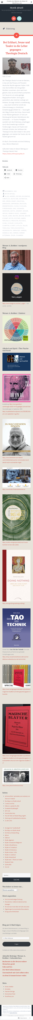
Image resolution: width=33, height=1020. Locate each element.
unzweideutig (7, 230)
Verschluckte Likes (10, 813)
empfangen (15, 203)
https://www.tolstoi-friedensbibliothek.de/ (13, 489)
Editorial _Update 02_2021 (12, 806)
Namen (23, 218)
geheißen (5, 211)
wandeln (5, 233)
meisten (15, 216)
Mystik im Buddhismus (11, 845)
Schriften (5, 225)
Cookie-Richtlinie (13, 1012)
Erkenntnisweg (7, 206)
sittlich (19, 225)
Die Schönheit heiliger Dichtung (13, 899)
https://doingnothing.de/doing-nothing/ (13, 603)
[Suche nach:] (16, 875)
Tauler (25, 225)
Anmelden (7, 989)
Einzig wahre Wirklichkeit (12, 911)
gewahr (25, 211)
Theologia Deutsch (17, 228)
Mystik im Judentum (10, 855)
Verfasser (16, 230)
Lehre (10, 216)
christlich (6, 199)
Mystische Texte (9, 862)
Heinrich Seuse (13, 213)
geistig (12, 211)
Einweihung (6, 203)
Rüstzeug (22, 221)
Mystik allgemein (9, 840)
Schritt (12, 225)
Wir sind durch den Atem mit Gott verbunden (17, 907)
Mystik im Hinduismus (11, 850)
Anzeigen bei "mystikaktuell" (12, 828)
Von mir (7, 867)
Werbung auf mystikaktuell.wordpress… (16, 818)
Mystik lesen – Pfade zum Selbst (13, 860)
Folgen (16, 944)
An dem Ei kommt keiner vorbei (14, 975)
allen (7, 196)
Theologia (6, 228)
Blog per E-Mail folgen (11, 925)
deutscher (14, 199)
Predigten (14, 221)
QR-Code (7, 811)
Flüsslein (23, 206)
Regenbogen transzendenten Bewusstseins (17, 909)
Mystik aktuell (16, 7)
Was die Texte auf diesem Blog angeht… (16, 816)
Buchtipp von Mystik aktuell (12, 830)
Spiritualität (8, 864)
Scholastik (18, 223)
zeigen (13, 235)
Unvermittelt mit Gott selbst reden (15, 972)
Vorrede (23, 230)
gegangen (20, 208)
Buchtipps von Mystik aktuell (13, 801)
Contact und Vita (9, 803)
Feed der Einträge (10, 991)
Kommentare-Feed (10, 994)
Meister (21, 216)
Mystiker (17, 218)
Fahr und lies (7, 967)
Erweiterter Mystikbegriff (11, 808)
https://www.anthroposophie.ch (13, 154)
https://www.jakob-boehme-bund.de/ (12, 785)
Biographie (26, 196)
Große (5, 213)
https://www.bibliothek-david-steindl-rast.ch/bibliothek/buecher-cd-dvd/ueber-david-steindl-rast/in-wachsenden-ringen (15, 460)
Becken (18, 196)
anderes (12, 196)
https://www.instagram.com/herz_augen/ (13, 303)
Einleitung (20, 201)
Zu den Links (8, 820)
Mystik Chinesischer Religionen (13, 842)
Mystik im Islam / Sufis (11, 852)
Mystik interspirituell (10, 857)
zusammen (19, 235)
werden (16, 233)
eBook (7, 835)
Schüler (11, 223)
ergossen (23, 203)
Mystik (11, 218)
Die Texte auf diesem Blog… (12, 833)
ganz (14, 208)
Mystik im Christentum (11, 847)
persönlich (6, 221)
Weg (11, 233)
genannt (19, 211)
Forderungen (7, 208)
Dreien (8, 201)
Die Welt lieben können (11, 970)
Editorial (7, 838)
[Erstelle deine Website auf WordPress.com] (16, 2)
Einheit (13, 201)
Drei (3, 201)
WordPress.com (9, 996)
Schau (4, 223)
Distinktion (23, 199)
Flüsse (16, 206)
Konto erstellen (9, 986)
